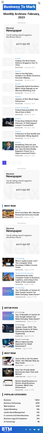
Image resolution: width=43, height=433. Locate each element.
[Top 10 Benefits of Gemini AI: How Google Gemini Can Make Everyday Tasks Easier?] (8, 291)
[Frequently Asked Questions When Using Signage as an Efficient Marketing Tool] (8, 87)
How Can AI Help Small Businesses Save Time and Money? (26, 372)
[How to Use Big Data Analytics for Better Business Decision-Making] (8, 74)
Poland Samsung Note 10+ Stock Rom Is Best (26, 111)
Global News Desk (20, 376)
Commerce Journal (20, 297)
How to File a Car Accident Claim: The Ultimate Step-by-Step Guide (27, 361)
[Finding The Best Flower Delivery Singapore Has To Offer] (8, 62)
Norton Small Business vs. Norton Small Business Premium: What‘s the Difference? (26, 384)
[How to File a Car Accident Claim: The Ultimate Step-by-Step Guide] (8, 361)
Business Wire (19, 67)
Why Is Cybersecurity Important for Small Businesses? (24, 344)
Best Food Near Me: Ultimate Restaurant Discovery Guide (27, 214)
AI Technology (19, 258)
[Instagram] (30, 430)
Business (18, 58)
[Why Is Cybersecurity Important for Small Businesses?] (8, 343)
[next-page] (19, 163)
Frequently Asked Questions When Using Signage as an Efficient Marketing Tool (27, 88)
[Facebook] (26, 430)
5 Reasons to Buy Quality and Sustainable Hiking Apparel (27, 135)
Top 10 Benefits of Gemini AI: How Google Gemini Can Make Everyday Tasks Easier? (27, 292)
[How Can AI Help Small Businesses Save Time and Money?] (8, 372)
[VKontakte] (34, 430)
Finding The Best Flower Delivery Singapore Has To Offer (26, 63)
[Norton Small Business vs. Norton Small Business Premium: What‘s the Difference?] (8, 383)
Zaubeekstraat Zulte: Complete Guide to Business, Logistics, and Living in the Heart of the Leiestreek (27, 278)
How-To (17, 210)
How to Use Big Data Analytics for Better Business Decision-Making (27, 75)
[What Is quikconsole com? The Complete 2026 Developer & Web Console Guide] (8, 262)
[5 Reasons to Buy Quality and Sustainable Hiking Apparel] (8, 135)
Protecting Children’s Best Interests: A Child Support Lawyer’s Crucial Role (26, 123)
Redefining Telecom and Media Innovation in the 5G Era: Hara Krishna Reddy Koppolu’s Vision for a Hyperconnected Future (26, 149)
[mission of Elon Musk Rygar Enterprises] (8, 100)
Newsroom (18, 348)
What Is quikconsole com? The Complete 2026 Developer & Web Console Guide (26, 264)
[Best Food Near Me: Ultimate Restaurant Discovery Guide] (8, 214)
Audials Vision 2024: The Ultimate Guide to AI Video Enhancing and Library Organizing (26, 330)
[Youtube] (38, 430)
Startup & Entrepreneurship (24, 273)
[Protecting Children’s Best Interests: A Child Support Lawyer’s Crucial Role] (8, 122)
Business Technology (22, 107)
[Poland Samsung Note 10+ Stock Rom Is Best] (8, 111)
